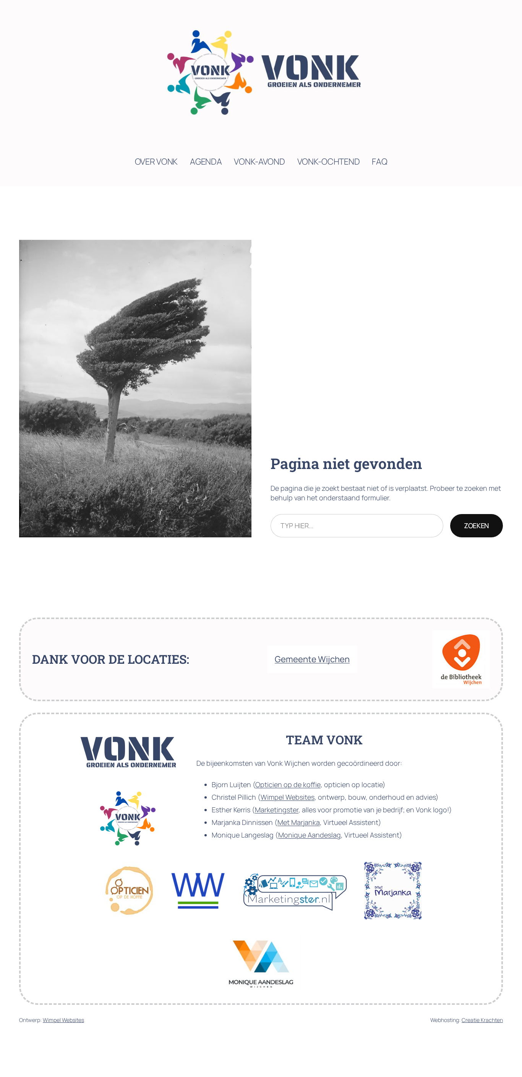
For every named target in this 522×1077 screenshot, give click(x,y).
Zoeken (476, 525)
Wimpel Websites (287, 797)
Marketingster (276, 809)
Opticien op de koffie (288, 784)
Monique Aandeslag (309, 834)
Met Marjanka (298, 822)
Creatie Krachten (482, 1020)
